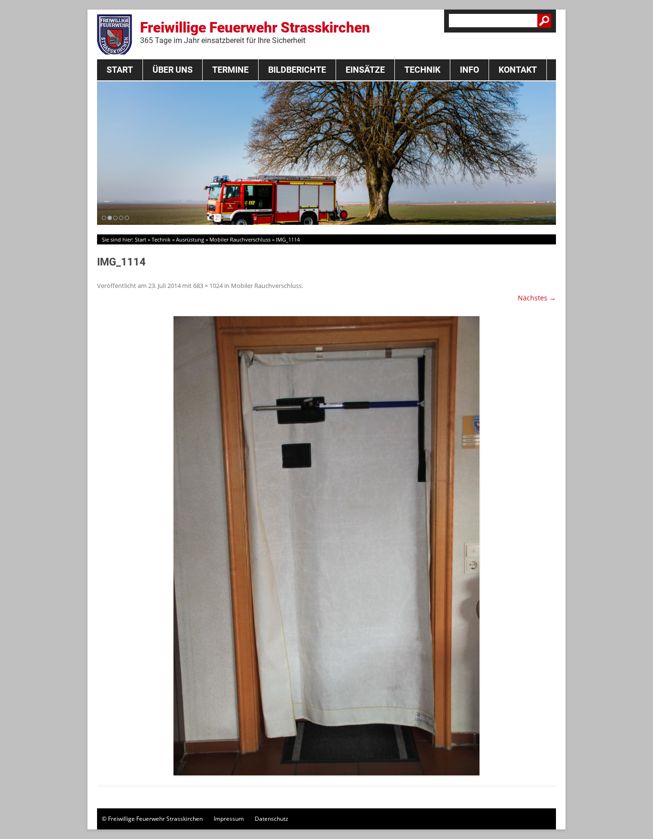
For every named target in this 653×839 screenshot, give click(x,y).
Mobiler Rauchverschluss (240, 239)
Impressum (229, 819)
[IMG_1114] (326, 545)
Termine (230, 70)
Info (469, 70)
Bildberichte (297, 70)
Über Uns (172, 70)
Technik (422, 70)
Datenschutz (271, 819)
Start (120, 70)
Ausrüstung (190, 239)
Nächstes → (537, 297)
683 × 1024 (208, 285)
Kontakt (518, 70)
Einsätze (365, 70)
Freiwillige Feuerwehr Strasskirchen (255, 32)
